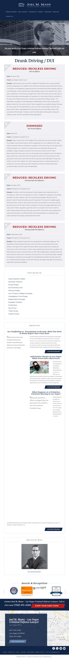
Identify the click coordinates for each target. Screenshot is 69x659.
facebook (53, 648)
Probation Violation (15, 302)
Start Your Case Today (47, 606)
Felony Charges (14, 290)
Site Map (23, 652)
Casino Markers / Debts (16, 279)
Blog (18, 652)
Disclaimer (30, 652)
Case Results (33, 11)
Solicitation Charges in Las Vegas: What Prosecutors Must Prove (46, 357)
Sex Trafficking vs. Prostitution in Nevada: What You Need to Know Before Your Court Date (34, 332)
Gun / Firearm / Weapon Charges (20, 293)
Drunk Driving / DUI (15, 287)
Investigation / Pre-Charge (18, 296)
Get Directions (18, 641)
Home (4, 652)
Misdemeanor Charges (16, 299)
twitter (57, 648)
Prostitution (12, 305)
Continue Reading (53, 351)
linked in (60, 648)
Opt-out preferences (52, 652)
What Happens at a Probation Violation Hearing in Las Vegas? (46, 393)
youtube (64, 648)
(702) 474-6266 (43, 23)
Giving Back (48, 11)
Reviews (40, 11)
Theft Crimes (13, 311)
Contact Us (9, 16)
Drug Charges (13, 285)
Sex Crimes (12, 308)
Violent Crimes (13, 314)
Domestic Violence (15, 282)
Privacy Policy (40, 652)
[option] (13, 593)
